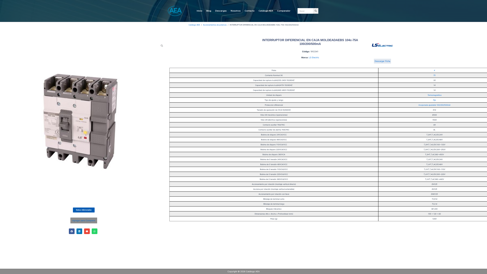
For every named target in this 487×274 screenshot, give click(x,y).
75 (434, 75)
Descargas (221, 11)
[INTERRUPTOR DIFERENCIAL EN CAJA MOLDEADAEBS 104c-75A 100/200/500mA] (84, 123)
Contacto (250, 11)
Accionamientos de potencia (215, 25)
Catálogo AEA (266, 11)
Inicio (199, 11)
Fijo (434, 100)
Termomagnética (434, 95)
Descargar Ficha (382, 61)
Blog (208, 11)
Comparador (283, 11)
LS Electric (314, 57)
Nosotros (236, 11)
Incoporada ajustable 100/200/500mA (434, 105)
